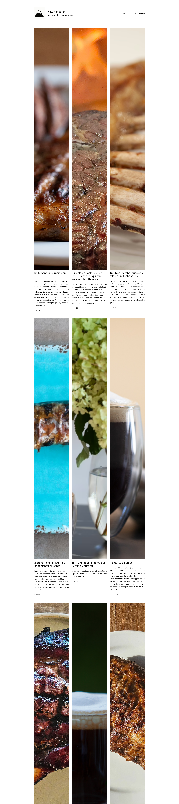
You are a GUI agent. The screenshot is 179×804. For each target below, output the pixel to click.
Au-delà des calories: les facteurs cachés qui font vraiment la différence (87, 276)
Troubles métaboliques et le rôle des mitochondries (127, 274)
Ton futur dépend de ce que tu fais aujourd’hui (89, 564)
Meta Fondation (56, 11)
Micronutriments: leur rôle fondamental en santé (49, 564)
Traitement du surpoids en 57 (50, 274)
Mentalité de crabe (121, 562)
